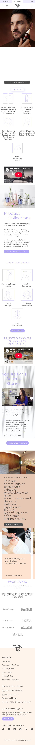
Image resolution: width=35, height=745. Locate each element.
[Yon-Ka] (17, 5)
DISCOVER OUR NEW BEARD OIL (16, 82)
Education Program (12, 575)
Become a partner (12, 525)
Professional (17, 1)
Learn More (16, 331)
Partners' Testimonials (16, 443)
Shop (31, 1)
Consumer (6, 1)
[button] (12, 89)
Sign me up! (8, 719)
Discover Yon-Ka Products (15, 252)
